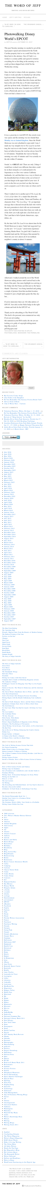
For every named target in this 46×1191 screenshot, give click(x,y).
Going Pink (8, 930)
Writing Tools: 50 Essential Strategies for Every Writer (20, 775)
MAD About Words (11, 1140)
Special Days (9, 1078)
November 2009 (10, 567)
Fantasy (7, 910)
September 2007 (10, 619)
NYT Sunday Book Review (14, 1034)
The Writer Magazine (12, 1136)
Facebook (7, 906)
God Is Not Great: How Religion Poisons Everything (19, 696)
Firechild (5, 676)
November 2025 (10, 466)
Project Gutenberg (10, 1050)
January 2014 (9, 546)
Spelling (7, 1080)
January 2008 (9, 611)
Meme (6, 998)
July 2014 (7, 540)
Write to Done (9, 1160)
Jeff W (9, 42)
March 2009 (8, 583)
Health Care (8, 946)
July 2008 (7, 599)
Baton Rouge (9, 842)
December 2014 (9, 532)
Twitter (6, 1101)
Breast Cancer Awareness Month (16, 862)
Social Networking (11, 1074)
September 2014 (10, 536)
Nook (6, 1028)
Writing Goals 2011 (11, 1125)
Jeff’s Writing (15, 17)
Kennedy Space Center (12, 966)
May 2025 (7, 476)
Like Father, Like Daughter (14, 398)
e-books (7, 890)
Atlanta (6, 832)
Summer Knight (7, 654)
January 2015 (9, 530)
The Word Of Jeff (23, 5)
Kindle (6, 970)
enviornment (8, 900)
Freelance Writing (10, 924)
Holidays (7, 950)
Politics (7, 1048)
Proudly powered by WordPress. (33, 1186)
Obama (6, 1036)
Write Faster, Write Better (10, 718)
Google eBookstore (11, 934)
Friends (6, 926)
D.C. (5, 880)
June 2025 (8, 474)
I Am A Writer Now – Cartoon (15, 404)
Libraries (7, 980)
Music (6, 1010)
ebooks (6, 894)
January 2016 (9, 512)
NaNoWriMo (8, 1012)
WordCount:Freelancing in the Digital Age (20, 1162)
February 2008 (9, 609)
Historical (7, 948)
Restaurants (8, 1064)
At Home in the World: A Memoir (13, 736)
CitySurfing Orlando (11, 1134)
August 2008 (8, 597)
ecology (7, 896)
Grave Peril (6, 665)
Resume (27, 17)
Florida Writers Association (14, 918)
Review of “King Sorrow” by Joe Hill (17, 417)
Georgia (7, 928)
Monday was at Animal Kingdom (16, 140)
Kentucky (7, 968)
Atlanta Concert (10, 834)
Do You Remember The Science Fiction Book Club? (23, 400)
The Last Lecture (7, 781)
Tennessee (8, 1091)
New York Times (10, 1022)
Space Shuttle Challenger (13, 1076)
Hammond (7, 944)
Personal (7, 1040)
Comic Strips (9, 876)
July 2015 (7, 518)
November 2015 (10, 514)
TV (5, 1099)
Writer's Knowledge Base (13, 1117)
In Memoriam (9, 958)
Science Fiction (10, 1068)
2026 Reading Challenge (25, 421)
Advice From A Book (11, 402)
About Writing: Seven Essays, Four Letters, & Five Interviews (22, 726)
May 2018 (7, 506)
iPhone (6, 962)
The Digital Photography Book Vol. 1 (14, 796)
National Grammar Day (12, 1016)
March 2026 (8, 458)
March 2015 (8, 526)
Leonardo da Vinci (11, 974)
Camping (7, 866)
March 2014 (8, 542)
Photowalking (10, 333)
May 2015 (7, 522)
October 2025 (9, 468)
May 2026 (7, 456)
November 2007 (10, 615)
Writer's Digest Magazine (13, 1138)
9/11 (5, 817)
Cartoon (7, 868)
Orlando (7, 1038)
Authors (7, 836)
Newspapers (8, 1026)
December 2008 (9, 589)
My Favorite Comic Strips (13, 396)
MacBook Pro (9, 986)
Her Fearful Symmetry (9, 720)
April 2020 (8, 502)
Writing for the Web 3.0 (10, 777)
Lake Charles (9, 972)
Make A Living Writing (12, 1142)
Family (6, 908)
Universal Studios (10, 1105)
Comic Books (9, 874)
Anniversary (8, 826)
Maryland (7, 994)
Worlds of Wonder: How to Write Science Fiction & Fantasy (21, 759)
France (6, 920)
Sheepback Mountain (12, 1072)
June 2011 (8, 550)
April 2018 (8, 508)
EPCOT (29, 331)
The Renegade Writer (12, 1154)
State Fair (7, 1082)
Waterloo (7, 1111)
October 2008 (9, 593)
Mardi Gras (8, 992)
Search (6, 1070)
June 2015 (8, 520)
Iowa (5, 960)
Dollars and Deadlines (12, 1158)
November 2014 (10, 534)
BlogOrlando (9, 854)
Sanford (7, 1066)
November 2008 (10, 591)
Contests (7, 878)
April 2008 (8, 605)
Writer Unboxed (10, 1156)
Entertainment (9, 898)
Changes (5, 638)
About (6, 819)
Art (5, 830)
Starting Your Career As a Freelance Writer (16, 798)
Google (6, 932)
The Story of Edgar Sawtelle (11, 656)
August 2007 (8, 621)
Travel (6, 1097)
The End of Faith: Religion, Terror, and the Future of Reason (22, 702)
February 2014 (9, 544)
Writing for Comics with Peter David (14, 678)
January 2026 (9, 462)
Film (5, 912)
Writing (7, 1121)
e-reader (7, 892)
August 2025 (8, 472)
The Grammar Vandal (34, 24)
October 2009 (9, 569)
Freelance (7, 922)
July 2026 (7, 452)
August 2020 (8, 498)
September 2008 (10, 595)
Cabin (6, 864)
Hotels (6, 954)
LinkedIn (7, 982)
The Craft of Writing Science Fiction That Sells (17, 745)
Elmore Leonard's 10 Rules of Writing (14, 751)
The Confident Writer (9, 714)
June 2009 (8, 577)
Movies (6, 1008)
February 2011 (9, 557)
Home (4, 17)
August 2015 (8, 516)
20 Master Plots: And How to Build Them (16, 738)
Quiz (5, 1056)
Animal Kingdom (10, 824)
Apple (6, 828)
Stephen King (9, 1084)
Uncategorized (9, 1103)
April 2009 (8, 581)
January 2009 (9, 587)
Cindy (6, 872)
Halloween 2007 (10, 942)
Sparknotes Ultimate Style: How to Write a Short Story (20, 704)
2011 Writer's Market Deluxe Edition (17, 815)
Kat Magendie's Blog (12, 1150)
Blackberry (8, 848)
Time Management (11, 1093)
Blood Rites (6, 650)
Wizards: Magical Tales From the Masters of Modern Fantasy (22, 632)
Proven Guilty (7, 646)
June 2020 (8, 500)
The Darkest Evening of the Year (13, 634)
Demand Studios (10, 882)
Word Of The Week (11, 1113)
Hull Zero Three (7, 674)
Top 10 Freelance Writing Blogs (16, 1095)
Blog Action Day (10, 852)
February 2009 (9, 585)
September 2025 (10, 470)
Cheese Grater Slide (11, 870)
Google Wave (9, 936)
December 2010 (9, 561)
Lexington (8, 976)
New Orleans (8, 1020)
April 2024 (8, 488)
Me (5, 996)
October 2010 (9, 565)
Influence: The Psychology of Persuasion (15, 724)
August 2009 (8, 573)
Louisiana (7, 984)
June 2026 (8, 454)
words (6, 1115)
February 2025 (9, 482)
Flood (6, 916)
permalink (35, 333)
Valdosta (7, 1107)
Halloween (8, 940)
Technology (8, 1089)
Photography (8, 1042)
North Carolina (9, 1030)
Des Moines (8, 884)
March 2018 (8, 510)
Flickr (6, 914)
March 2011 (8, 555)
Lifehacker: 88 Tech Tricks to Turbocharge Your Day (19, 789)
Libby (6, 978)
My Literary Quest (11, 1152)
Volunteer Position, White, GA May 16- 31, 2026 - (22, 415)
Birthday (7, 846)
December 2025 (9, 464)
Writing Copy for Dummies (11, 769)
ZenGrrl (7, 1132)
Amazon (7, 822)
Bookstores (8, 860)
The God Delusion (8, 706)
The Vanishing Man (8, 630)
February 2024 (9, 492)
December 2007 (9, 613)
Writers (6, 1119)
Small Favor (6, 642)
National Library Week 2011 (14, 1018)
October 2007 (9, 617)
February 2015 (9, 528)
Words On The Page (11, 1148)
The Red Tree (6, 728)
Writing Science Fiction (10, 757)
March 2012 (8, 548)
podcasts (7, 1046)
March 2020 (8, 504)
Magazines (8, 988)
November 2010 (10, 563)
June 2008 (8, 601)
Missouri (7, 1006)
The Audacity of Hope (9, 682)
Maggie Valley (9, 990)
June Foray (8, 964)
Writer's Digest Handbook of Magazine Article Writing (20, 722)
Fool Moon (5, 667)
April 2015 (8, 524)
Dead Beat (5, 648)
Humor (6, 956)
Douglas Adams (9, 888)
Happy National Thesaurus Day (31, 425)
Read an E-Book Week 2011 (14, 1062)
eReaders (7, 904)
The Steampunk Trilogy (9, 672)
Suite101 (7, 1086)
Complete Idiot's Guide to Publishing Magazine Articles (20, 680)
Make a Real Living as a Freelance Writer (15, 749)
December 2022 (9, 496)
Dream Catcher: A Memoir (11, 734)
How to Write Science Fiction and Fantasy (16, 767)
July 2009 (7, 575)
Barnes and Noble (10, 840)
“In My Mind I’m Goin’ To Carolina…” (12, 345)
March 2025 (8, 480)
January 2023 (9, 494)
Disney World (9, 886)
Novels (6, 1032)
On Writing (5, 783)
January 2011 (9, 559)
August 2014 (8, 538)
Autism (6, 838)
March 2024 (8, 490)
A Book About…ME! (21, 429)
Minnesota (8, 1004)
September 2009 (10, 571)
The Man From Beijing (9, 628)
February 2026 (9, 460)
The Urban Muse (10, 1144)
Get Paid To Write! (8, 800)
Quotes (6, 1058)
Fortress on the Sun (8, 636)
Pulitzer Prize (9, 1054)
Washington (8, 1109)
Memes (6, 1000)
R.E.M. (6, 1060)
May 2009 (7, 579)
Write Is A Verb (7, 779)
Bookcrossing (9, 856)
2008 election (9, 813)
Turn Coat (5, 640)
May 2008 (7, 603)
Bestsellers (8, 844)
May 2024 (7, 486)
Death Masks (6, 652)
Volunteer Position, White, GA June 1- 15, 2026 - (22, 411)
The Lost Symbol (7, 712)
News (6, 1024)
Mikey (6, 1002)
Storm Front (6, 670)
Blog (6, 850)
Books (6, 858)
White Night (6, 644)
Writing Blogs (9, 1123)
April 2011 (8, 553)
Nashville (7, 1014)
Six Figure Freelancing (9, 747)
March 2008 (8, 607)
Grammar (7, 938)
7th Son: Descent (7, 716)
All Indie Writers (10, 1146)
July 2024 (7, 484)
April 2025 (8, 478)
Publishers (8, 1052)
